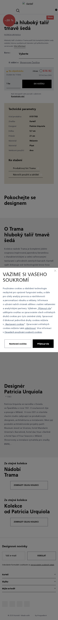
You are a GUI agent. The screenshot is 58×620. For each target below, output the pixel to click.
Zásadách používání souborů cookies (23, 332)
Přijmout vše (44, 308)
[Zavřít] (55, 270)
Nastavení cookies (15, 324)
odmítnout (30, 328)
